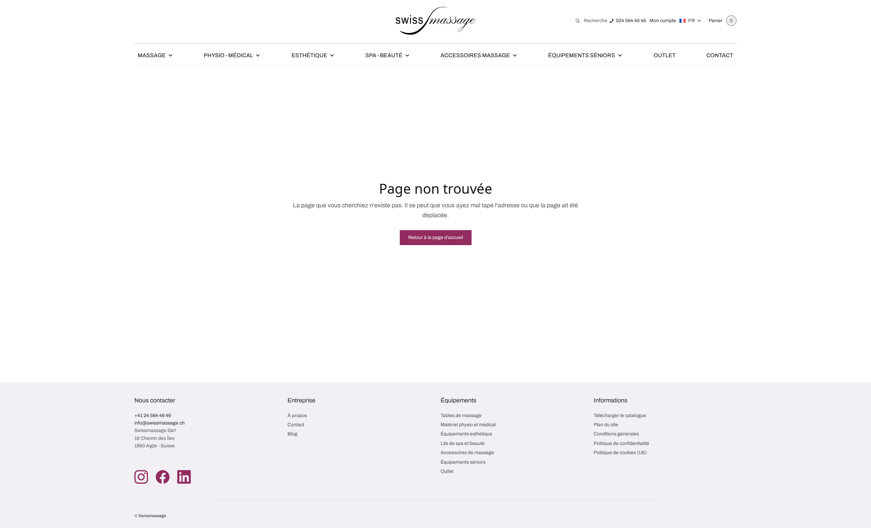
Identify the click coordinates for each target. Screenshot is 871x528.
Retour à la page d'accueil (435, 237)
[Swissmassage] (436, 21)
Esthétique (309, 55)
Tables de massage (461, 415)
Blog (292, 433)
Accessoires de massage (467, 452)
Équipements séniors (463, 462)
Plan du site (606, 424)
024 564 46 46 (631, 20)
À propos (297, 415)
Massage (152, 55)
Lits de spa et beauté (462, 443)
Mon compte (663, 20)
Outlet (665, 55)
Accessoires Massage (475, 55)
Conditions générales (616, 433)
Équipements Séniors (581, 55)
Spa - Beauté (383, 55)
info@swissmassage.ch (159, 423)
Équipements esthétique (466, 433)
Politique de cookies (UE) (620, 452)
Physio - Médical (228, 55)
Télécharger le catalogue (620, 415)
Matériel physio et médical (468, 424)
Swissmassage (152, 515)
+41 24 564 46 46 (152, 415)
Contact (719, 55)
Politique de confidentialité (621, 443)
